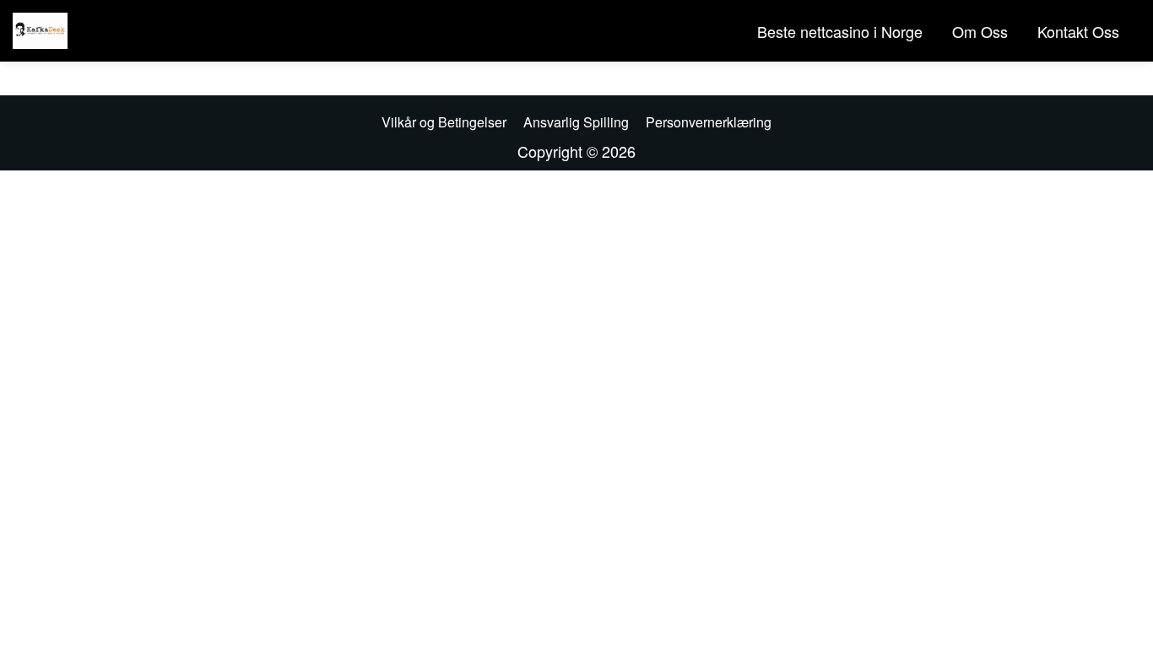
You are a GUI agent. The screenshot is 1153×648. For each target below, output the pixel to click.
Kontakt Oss (1078, 31)
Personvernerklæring (708, 122)
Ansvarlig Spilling (576, 122)
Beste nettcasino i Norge (840, 31)
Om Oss (980, 31)
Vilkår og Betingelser (444, 122)
